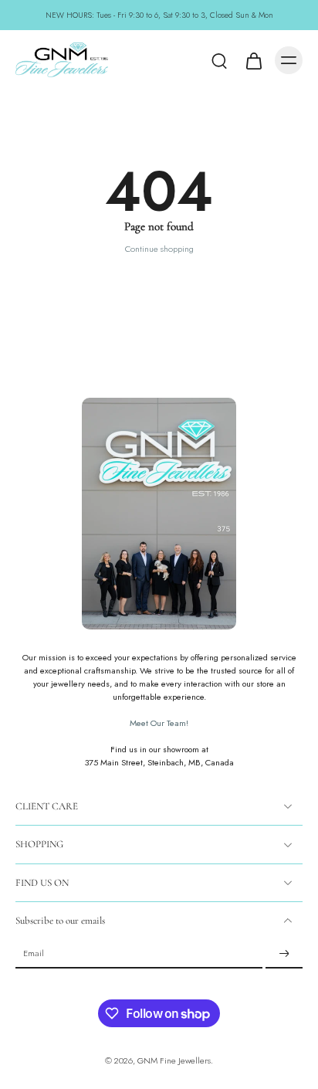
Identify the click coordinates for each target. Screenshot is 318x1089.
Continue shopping (159, 249)
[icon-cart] (253, 60)
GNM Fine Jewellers (174, 1060)
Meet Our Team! (159, 723)
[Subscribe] (284, 954)
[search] (219, 60)
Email (33, 954)
